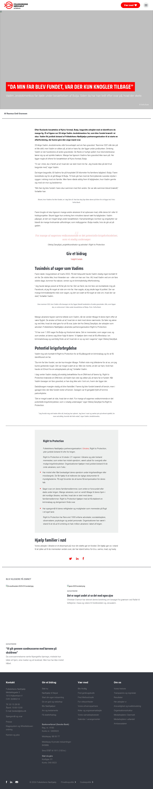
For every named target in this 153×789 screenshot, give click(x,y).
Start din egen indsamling (53, 697)
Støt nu (45, 689)
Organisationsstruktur (123, 710)
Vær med (128, 5)
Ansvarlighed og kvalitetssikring (127, 706)
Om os (117, 682)
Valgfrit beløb (76, 259)
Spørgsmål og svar (14, 716)
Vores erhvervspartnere (88, 706)
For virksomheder (85, 702)
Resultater (118, 697)
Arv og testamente (50, 710)
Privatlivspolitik (67, 782)
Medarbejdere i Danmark (124, 715)
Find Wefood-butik (86, 697)
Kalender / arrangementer (89, 719)
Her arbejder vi (120, 702)
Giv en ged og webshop (52, 702)
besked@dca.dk (19, 711)
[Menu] (146, 5)
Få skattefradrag (49, 715)
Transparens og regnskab (125, 693)
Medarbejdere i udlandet (124, 719)
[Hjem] (13, 5)
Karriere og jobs (13, 735)
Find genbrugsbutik (86, 693)
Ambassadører (120, 723)
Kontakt (10, 682)
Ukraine (86, 448)
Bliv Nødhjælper (48, 706)
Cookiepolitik (85, 782)
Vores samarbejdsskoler (88, 715)
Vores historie (120, 689)
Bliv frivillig (82, 689)
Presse (9, 722)
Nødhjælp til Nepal (50, 693)
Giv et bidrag (49, 682)
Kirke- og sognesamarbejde (90, 710)
